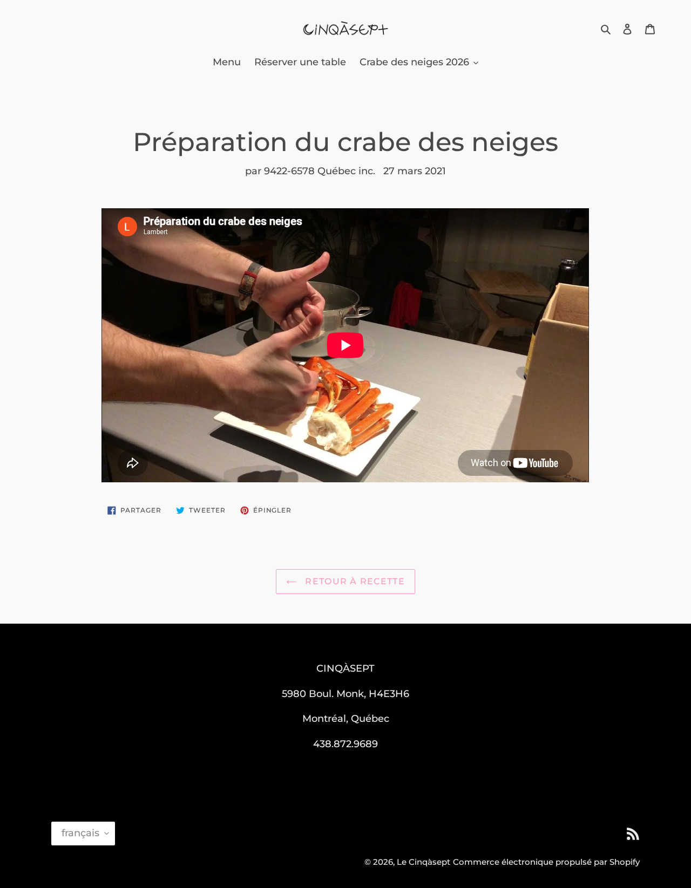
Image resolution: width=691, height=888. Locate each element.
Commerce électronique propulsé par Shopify (546, 862)
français (80, 833)
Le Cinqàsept (423, 862)
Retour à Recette (353, 581)
